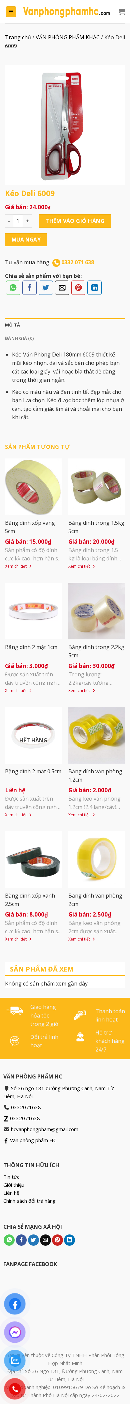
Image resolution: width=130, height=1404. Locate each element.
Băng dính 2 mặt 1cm (31, 647)
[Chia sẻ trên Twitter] (46, 288)
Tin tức (11, 1176)
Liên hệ (11, 1192)
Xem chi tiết (16, 566)
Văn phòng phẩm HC (32, 1140)
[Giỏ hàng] (121, 11)
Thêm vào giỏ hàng (75, 221)
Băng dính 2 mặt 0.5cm (33, 771)
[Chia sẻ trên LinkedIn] (94, 288)
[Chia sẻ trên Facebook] (29, 288)
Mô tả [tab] (12, 325)
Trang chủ (18, 37)
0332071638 (26, 1107)
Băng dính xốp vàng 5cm (30, 527)
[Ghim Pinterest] (78, 288)
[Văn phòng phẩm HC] (66, 11)
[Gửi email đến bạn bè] (62, 288)
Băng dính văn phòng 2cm (95, 900)
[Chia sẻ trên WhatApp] (13, 288)
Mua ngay (26, 239)
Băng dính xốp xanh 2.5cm (30, 900)
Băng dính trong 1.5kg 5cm (96, 527)
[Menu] (11, 11)
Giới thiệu (13, 1184)
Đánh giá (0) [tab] (19, 338)
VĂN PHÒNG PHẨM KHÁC (68, 37)
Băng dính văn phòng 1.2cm (95, 775)
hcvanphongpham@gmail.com (44, 1129)
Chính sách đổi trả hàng (29, 1200)
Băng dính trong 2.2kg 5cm (96, 651)
